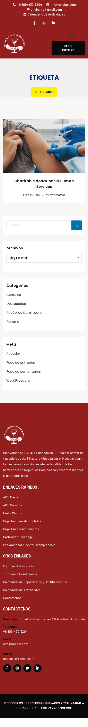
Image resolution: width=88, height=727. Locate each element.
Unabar (74, 703)
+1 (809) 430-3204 (15, 631)
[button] (72, 35)
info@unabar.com (15, 644)
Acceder (13, 353)
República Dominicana (24, 312)
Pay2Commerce (60, 708)
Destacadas (16, 303)
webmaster (57, 195)
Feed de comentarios (23, 371)
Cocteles (13, 294)
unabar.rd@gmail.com (18, 658)
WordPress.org (18, 380)
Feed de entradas (20, 362)
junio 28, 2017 (31, 195)
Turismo (12, 321)
